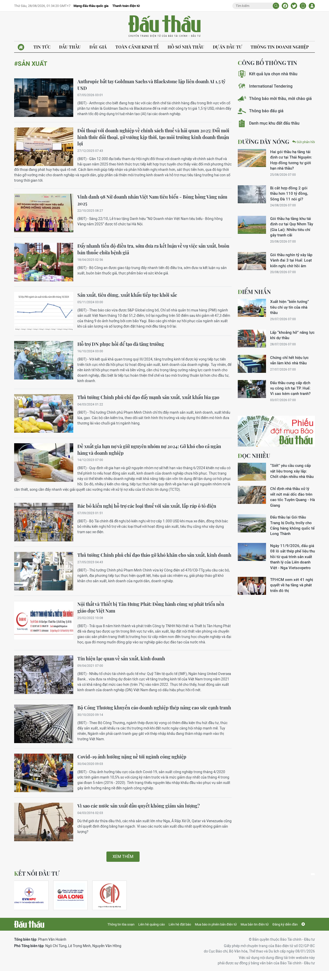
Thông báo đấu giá (266, 110)
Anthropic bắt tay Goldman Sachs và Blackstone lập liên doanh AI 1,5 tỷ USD (151, 84)
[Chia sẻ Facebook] (285, 6)
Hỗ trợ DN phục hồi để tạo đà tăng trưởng (120, 344)
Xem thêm (123, 856)
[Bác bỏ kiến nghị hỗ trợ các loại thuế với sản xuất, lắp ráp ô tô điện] (43, 522)
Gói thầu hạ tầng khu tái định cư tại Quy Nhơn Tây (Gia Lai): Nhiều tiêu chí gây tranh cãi (291, 226)
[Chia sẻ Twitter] (294, 6)
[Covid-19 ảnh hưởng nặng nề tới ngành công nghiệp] (43, 773)
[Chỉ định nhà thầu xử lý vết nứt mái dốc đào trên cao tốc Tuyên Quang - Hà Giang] (252, 495)
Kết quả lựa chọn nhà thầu (273, 73)
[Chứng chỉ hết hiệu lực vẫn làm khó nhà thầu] (252, 364)
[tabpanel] (31, 895)
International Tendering (271, 86)
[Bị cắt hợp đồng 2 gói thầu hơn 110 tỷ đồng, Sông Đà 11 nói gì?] (252, 194)
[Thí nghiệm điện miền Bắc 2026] (29, 895)
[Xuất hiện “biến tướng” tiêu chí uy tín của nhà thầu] (252, 308)
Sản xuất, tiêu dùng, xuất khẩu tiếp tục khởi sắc (127, 295)
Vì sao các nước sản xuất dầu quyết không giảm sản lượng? (138, 806)
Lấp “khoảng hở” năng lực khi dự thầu (292, 335)
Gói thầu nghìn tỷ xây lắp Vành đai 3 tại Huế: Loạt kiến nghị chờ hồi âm (291, 260)
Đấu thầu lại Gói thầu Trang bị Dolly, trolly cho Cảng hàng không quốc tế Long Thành (292, 525)
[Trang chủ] (21, 47)
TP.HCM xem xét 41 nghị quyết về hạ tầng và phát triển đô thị (291, 585)
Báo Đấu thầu (164, 26)
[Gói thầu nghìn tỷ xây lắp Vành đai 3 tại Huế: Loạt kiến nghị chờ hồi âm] (252, 261)
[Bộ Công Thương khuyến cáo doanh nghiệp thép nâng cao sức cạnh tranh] (43, 724)
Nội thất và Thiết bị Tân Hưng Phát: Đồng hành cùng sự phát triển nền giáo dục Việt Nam (150, 607)
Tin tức (41, 47)
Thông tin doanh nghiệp (280, 47)
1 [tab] (313, 874)
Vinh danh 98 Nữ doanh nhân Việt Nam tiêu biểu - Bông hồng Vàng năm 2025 (152, 200)
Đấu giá (98, 47)
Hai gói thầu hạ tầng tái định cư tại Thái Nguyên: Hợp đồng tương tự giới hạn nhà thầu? (291, 160)
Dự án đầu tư (227, 47)
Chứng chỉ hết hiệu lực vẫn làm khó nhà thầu (289, 360)
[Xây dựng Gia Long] (70, 895)
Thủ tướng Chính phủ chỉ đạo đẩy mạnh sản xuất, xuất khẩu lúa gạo (148, 397)
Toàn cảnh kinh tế (137, 47)
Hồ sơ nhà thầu (186, 47)
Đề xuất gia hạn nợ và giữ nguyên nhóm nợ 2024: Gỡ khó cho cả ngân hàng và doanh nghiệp (149, 449)
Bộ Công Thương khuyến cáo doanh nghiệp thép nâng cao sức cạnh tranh (154, 708)
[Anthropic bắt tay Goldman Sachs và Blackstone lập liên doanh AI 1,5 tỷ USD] (43, 97)
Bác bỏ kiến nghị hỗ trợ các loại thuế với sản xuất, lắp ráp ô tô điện (146, 506)
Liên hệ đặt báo (180, 924)
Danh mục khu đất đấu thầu (274, 123)
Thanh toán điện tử (126, 6)
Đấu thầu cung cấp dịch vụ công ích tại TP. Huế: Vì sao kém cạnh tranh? (290, 388)
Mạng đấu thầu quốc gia (91, 6)
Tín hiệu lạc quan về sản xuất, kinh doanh (121, 658)
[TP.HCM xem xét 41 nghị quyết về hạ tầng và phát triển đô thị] (252, 586)
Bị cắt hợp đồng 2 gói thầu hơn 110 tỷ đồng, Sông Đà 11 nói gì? (289, 193)
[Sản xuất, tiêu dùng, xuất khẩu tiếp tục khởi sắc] (43, 311)
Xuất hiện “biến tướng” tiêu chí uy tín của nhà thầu (289, 307)
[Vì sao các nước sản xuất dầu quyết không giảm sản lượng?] (43, 822)
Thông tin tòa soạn (120, 924)
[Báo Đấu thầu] (29, 924)
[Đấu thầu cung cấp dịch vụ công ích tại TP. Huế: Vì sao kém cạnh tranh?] (252, 389)
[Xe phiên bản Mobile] (303, 6)
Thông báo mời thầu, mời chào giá (280, 98)
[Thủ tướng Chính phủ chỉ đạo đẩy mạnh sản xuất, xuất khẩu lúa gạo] (43, 413)
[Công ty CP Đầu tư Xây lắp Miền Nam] (109, 895)
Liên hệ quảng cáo (151, 924)
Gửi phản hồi (306, 142)
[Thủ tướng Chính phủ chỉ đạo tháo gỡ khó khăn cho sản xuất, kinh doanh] (43, 571)
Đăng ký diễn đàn (285, 924)
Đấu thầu (70, 47)
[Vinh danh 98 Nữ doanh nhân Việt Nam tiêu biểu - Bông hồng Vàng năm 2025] (43, 213)
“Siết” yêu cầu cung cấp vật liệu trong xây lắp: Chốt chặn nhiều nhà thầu (292, 471)
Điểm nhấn (254, 291)
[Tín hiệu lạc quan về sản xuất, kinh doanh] (43, 674)
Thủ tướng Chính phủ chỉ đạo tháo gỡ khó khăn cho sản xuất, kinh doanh (154, 555)
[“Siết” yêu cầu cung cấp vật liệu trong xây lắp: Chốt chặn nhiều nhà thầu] (252, 472)
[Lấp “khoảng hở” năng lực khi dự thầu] (252, 339)
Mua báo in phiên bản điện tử (216, 924)
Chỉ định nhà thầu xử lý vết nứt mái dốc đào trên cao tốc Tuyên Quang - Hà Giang (292, 496)
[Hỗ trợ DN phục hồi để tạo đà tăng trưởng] (43, 360)
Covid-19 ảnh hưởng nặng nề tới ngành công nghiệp (131, 757)
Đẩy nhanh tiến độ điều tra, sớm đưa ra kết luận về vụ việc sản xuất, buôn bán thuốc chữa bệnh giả (153, 249)
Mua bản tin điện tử (255, 924)
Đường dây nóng (263, 141)
